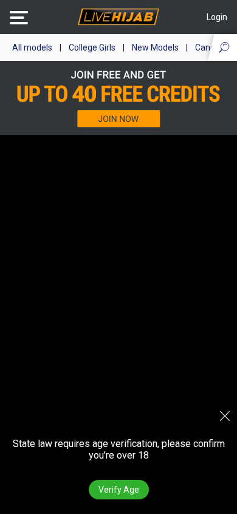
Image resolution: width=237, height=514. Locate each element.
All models (32, 47)
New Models (155, 47)
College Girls (92, 47)
